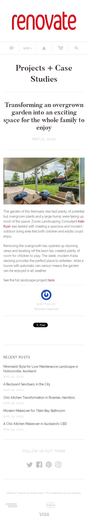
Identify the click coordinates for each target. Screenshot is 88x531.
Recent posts (16, 357)
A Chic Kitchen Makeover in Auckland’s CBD (35, 424)
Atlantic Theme (16, 493)
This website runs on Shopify (63, 493)
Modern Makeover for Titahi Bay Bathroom (34, 410)
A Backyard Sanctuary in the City (26, 384)
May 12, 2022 (44, 139)
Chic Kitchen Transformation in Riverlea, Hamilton (39, 397)
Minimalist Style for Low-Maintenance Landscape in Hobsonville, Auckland (40, 369)
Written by (46, 304)
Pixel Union (37, 493)
